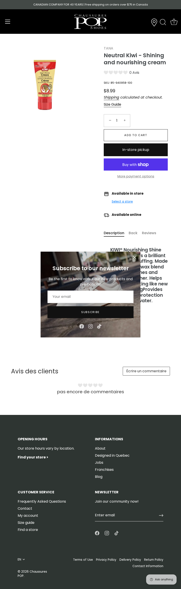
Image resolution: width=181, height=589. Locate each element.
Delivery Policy (130, 560)
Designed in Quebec (112, 455)
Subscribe (90, 312)
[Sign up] (161, 515)
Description (114, 233)
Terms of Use (83, 560)
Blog (98, 476)
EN (19, 559)
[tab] (116, 233)
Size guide (26, 522)
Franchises (104, 469)
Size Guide (112, 104)
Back (133, 233)
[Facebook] (81, 326)
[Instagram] (90, 326)
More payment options (135, 176)
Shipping (111, 97)
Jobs (99, 462)
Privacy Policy (106, 560)
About (100, 448)
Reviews (149, 233)
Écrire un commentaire (146, 371)
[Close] (135, 257)
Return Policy (153, 560)
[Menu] (8, 22)
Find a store (28, 529)
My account (28, 515)
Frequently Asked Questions (42, 501)
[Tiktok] (99, 326)
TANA (108, 48)
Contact (25, 508)
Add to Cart (135, 135)
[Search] (163, 22)
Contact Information (147, 566)
